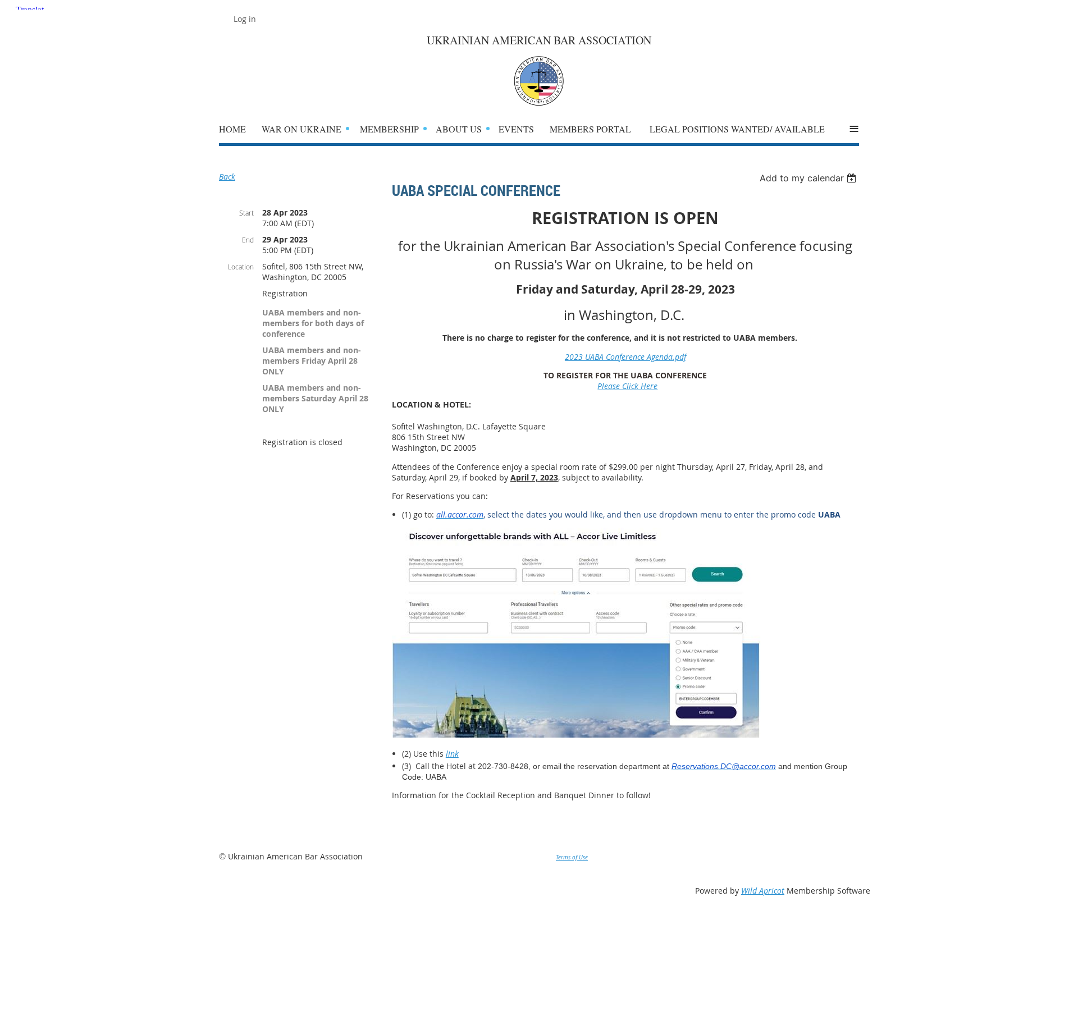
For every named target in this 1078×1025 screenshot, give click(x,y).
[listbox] (809, 178)
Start (246, 212)
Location (241, 266)
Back (227, 176)
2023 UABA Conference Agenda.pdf (625, 356)
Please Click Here (627, 386)
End (248, 239)
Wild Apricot (762, 890)
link (452, 753)
